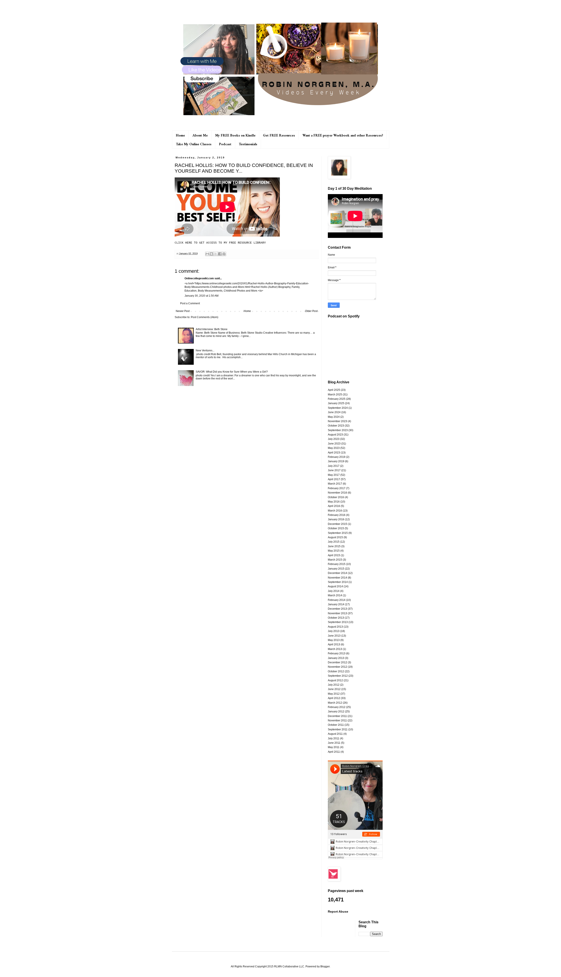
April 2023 (334, 452)
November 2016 (337, 492)
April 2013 (334, 644)
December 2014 (337, 573)
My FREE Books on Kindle (235, 135)
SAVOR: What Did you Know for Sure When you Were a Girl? (232, 371)
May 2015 (334, 550)
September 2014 (338, 582)
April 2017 (334, 479)
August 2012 (335, 680)
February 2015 (336, 564)
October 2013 (336, 617)
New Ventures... (205, 350)
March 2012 (335, 702)
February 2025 (336, 398)
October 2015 (336, 528)
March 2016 (335, 510)
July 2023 (333, 439)
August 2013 (335, 626)
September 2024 (338, 407)
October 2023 (336, 425)
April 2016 (334, 506)
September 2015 (338, 533)
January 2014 (336, 604)
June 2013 (334, 635)
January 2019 (336, 461)
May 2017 (334, 474)
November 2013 (337, 613)
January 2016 (336, 519)
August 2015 (335, 537)
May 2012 (334, 693)
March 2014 (335, 595)
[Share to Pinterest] (224, 254)
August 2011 (335, 733)
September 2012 (338, 675)
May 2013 (334, 640)
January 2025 (336, 403)
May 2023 (334, 448)
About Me (200, 135)
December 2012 (337, 662)
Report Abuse (338, 911)
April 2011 (334, 751)
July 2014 (333, 591)
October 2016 (336, 497)
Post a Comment (190, 303)
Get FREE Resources (279, 135)
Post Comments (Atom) (204, 317)
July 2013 (333, 631)
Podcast (225, 144)
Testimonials (248, 144)
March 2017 (335, 483)
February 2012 (336, 707)
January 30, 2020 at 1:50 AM (201, 295)
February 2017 (336, 488)
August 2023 (335, 434)
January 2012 (336, 711)
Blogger (325, 966)
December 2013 (337, 608)
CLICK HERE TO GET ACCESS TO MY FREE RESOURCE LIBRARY (220, 242)
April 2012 (334, 698)
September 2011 (338, 729)
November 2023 (337, 421)
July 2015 (333, 541)
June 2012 (334, 689)
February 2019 (336, 456)
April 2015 (334, 555)
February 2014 (336, 600)
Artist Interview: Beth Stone (211, 329)
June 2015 (334, 546)
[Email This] (207, 254)
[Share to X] (215, 254)
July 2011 (333, 738)
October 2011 (336, 724)
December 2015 (337, 524)
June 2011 (334, 742)
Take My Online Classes (193, 144)
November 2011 (337, 720)
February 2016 (336, 515)
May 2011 (333, 747)
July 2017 (333, 465)
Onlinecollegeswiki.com (199, 278)
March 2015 (335, 559)
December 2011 (337, 716)
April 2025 (334, 389)
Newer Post (183, 311)
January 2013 (336, 658)
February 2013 (336, 653)
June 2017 (334, 470)
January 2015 (336, 568)
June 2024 (334, 412)
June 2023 (334, 443)
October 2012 (336, 671)
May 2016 (334, 501)
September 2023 (338, 430)
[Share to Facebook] (220, 254)
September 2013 (338, 622)
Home (180, 135)
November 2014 (337, 577)
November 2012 (337, 666)
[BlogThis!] (211, 254)
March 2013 (335, 649)
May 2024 (334, 416)
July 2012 (333, 684)
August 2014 (335, 586)
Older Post (311, 311)
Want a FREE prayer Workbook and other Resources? (342, 135)
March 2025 (335, 394)
